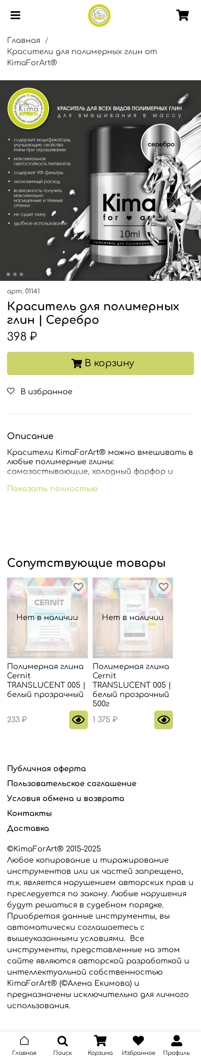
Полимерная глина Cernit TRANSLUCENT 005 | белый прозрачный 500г (132, 685)
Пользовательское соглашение (71, 784)
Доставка (28, 828)
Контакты (29, 813)
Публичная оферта (46, 769)
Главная (23, 40)
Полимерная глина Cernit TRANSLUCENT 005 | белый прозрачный (46, 680)
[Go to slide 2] (15, 274)
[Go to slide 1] (8, 274)
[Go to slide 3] (21, 274)
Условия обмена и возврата (65, 799)
